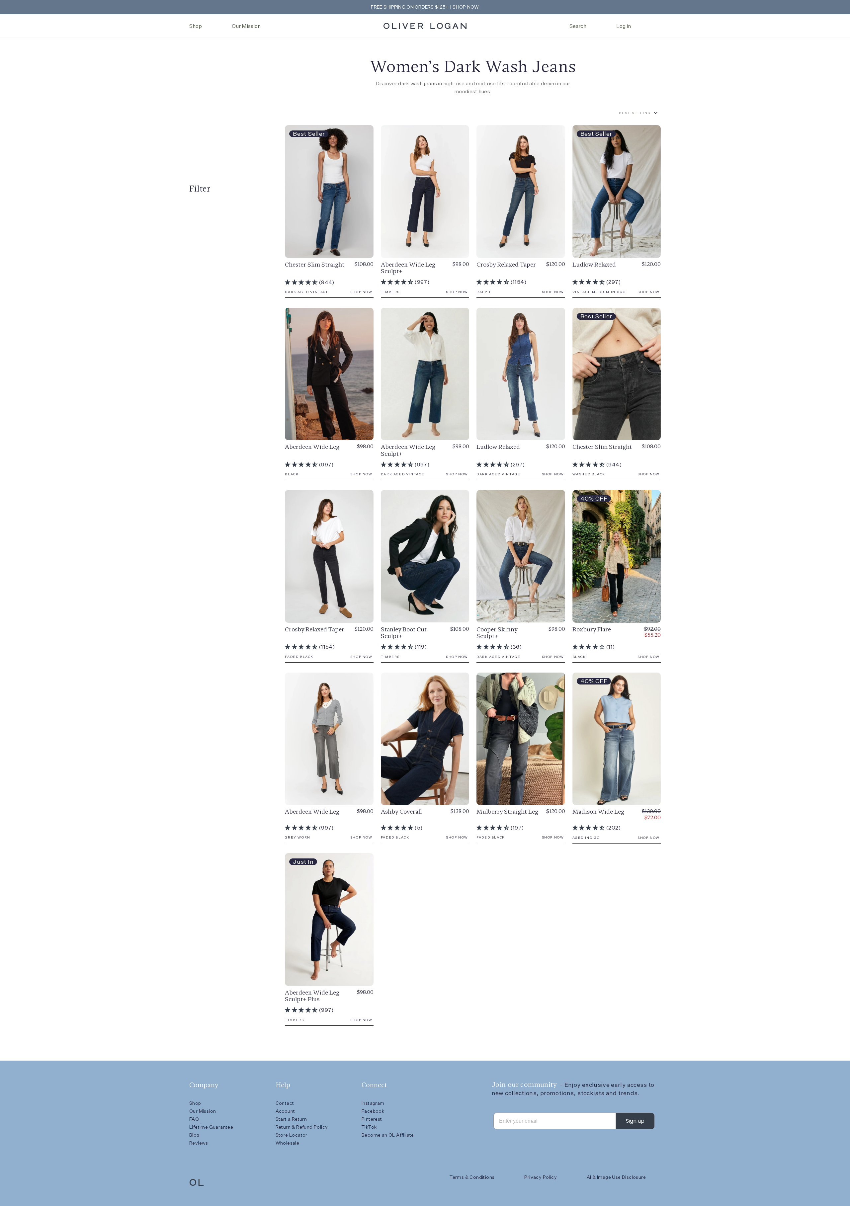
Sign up (635, 1121)
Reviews (198, 1143)
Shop (195, 26)
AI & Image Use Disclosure (616, 1177)
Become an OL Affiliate (388, 1135)
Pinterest (372, 1119)
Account (285, 1111)
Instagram (373, 1103)
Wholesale (287, 1143)
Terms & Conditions (472, 1177)
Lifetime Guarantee (211, 1127)
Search (577, 26)
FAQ (194, 1119)
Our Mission (246, 26)
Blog (194, 1135)
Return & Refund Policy (302, 1127)
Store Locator (291, 1135)
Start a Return (291, 1119)
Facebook (373, 1111)
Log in (623, 26)
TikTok (369, 1127)
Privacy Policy (540, 1177)
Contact (285, 1103)
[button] (301, 282)
